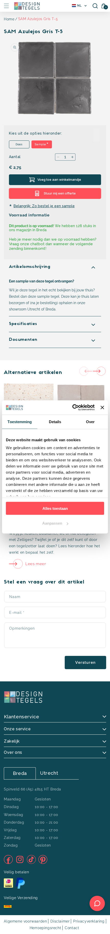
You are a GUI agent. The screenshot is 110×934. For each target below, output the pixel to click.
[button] (6, 5)
